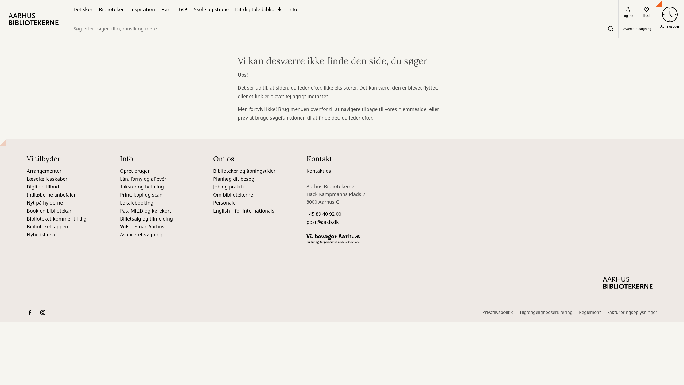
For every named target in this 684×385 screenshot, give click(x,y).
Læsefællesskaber (47, 179)
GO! (183, 9)
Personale (224, 202)
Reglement (590, 312)
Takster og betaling (142, 186)
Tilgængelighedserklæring (546, 312)
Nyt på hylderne (45, 202)
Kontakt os (318, 171)
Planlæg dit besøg (233, 179)
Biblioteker (111, 9)
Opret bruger (135, 171)
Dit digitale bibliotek (258, 9)
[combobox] (342, 28)
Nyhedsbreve (41, 234)
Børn (166, 9)
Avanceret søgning (637, 28)
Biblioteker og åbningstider (244, 171)
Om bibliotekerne (233, 194)
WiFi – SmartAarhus (142, 226)
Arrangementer (44, 171)
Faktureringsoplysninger (632, 312)
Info (292, 9)
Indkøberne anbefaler (51, 194)
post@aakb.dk (322, 222)
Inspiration (142, 9)
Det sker (82, 9)
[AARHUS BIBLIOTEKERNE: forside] (33, 19)
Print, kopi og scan (141, 194)
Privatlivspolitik (497, 312)
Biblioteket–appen (47, 226)
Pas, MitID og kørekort (145, 210)
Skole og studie (211, 9)
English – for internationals (243, 210)
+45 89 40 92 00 (323, 214)
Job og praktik (229, 186)
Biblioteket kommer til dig (57, 218)
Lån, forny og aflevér (143, 179)
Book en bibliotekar (49, 210)
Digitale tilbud (43, 186)
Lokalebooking (136, 202)
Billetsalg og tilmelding (146, 218)
